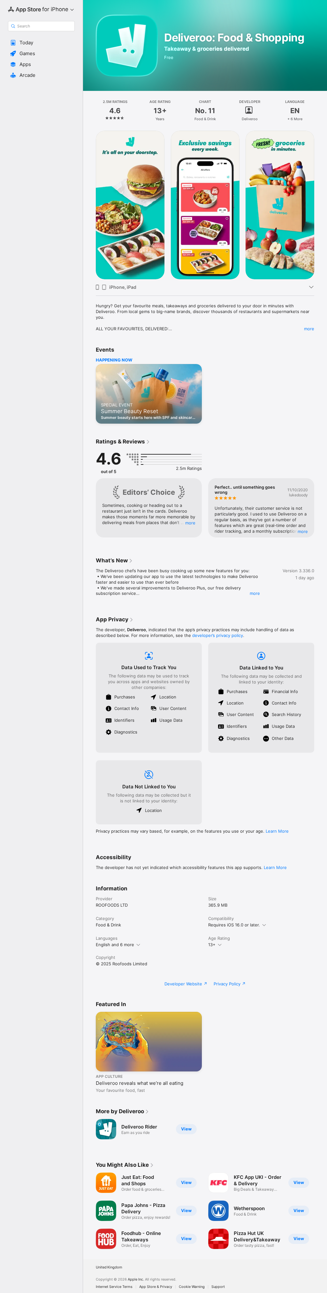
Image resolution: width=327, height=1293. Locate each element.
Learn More (277, 831)
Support (218, 1287)
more (309, 328)
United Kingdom (109, 1267)
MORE (190, 522)
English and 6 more (115, 944)
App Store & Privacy (155, 1287)
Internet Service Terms (114, 1287)
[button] (41, 42)
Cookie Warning (192, 1287)
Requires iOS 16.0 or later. (234, 924)
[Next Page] (320, 110)
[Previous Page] (89, 110)
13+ (212, 944)
